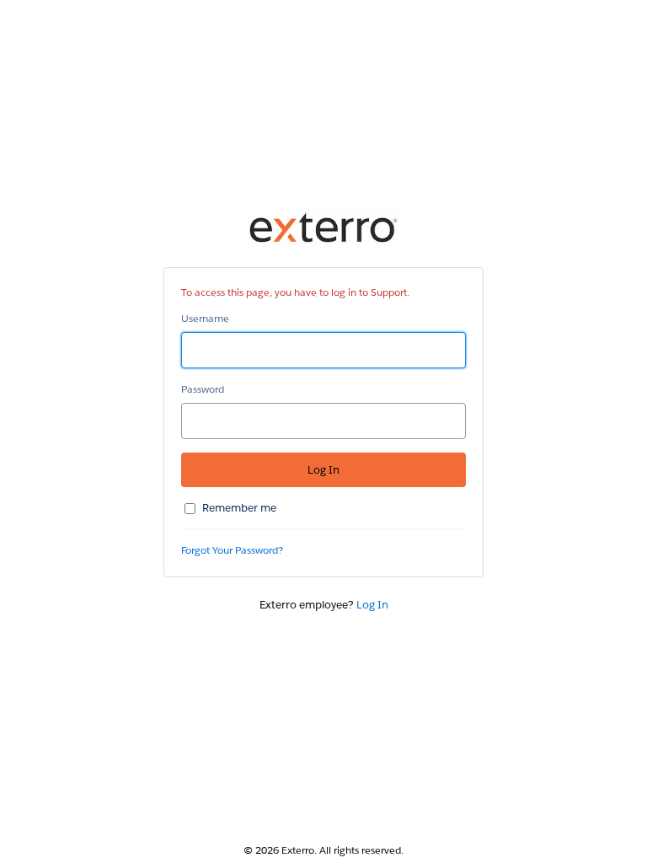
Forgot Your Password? (232, 550)
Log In (372, 605)
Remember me (239, 508)
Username (205, 318)
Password (202, 389)
